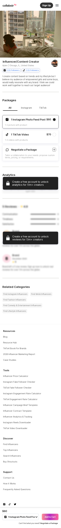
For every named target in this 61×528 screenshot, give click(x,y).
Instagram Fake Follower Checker (19, 382)
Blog (5, 337)
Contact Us (8, 478)
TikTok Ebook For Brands (14, 348)
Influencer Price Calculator (15, 376)
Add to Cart (50, 517)
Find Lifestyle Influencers (14, 311)
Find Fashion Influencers (14, 300)
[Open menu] (57, 5)
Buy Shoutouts (10, 461)
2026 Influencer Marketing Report (19, 354)
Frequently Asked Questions (16, 489)
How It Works (9, 483)
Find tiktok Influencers (41, 294)
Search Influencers (12, 456)
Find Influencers (10, 444)
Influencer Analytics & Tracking (17, 416)
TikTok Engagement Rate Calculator (20, 399)
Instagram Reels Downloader (17, 422)
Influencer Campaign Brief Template (20, 405)
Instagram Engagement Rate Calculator (22, 393)
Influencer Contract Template (17, 411)
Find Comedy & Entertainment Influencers (22, 305)
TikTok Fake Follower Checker (17, 387)
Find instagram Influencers (15, 294)
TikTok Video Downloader (15, 428)
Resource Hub (10, 342)
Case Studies (9, 360)
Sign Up (46, 5)
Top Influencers (10, 450)
